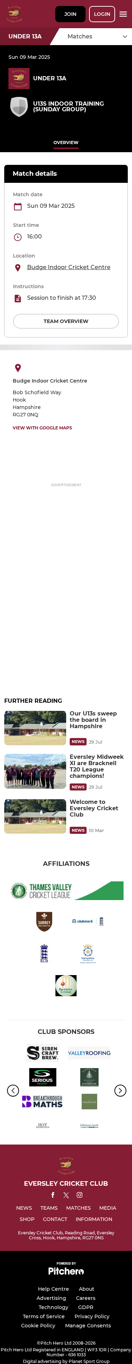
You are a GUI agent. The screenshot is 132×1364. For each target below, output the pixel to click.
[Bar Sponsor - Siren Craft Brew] (42, 1054)
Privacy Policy (92, 1316)
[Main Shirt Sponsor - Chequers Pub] (89, 1102)
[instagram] (79, 1196)
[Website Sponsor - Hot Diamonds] (42, 1127)
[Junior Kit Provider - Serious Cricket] (42, 1078)
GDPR (85, 1307)
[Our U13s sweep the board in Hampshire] (35, 728)
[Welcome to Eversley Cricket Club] (35, 816)
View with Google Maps (42, 427)
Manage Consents (88, 1325)
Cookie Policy (38, 1325)
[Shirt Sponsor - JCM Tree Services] (89, 1078)
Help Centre (53, 1289)
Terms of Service (44, 1316)
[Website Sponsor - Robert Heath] (89, 1127)
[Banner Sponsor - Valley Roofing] (89, 1054)
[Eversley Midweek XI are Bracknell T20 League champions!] (35, 771)
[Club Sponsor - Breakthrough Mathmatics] (42, 1102)
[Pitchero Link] (66, 1273)
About (86, 1289)
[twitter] (66, 1196)
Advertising (51, 1298)
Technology (53, 1307)
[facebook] (52, 1196)
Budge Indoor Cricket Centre (69, 267)
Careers (85, 1298)
